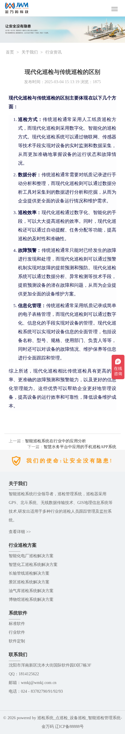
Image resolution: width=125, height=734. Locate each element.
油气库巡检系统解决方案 (31, 591)
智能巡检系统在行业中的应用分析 (55, 441)
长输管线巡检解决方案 (29, 573)
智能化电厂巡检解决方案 (31, 556)
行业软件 (17, 632)
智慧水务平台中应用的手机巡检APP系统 (80, 447)
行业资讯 (53, 52)
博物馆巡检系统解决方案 (31, 599)
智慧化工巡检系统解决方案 (33, 564)
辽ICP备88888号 (69, 726)
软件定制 (17, 641)
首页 (10, 52)
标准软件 (17, 623)
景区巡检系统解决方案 (29, 582)
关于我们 (30, 52)
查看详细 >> (20, 532)
